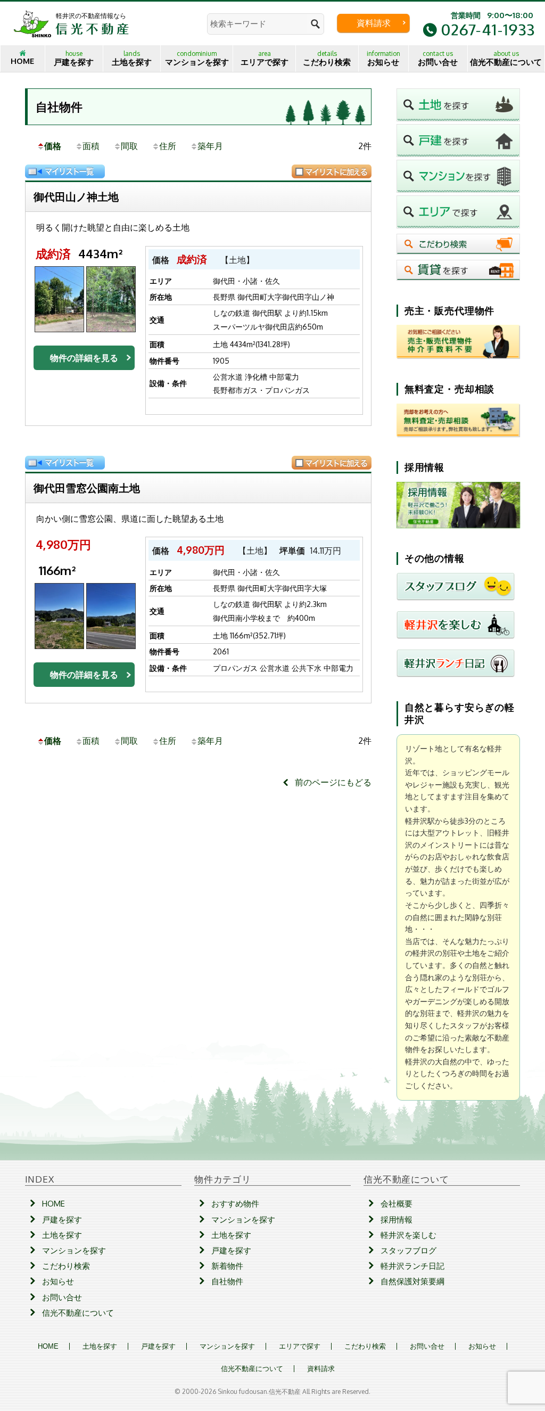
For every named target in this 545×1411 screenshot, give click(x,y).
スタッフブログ (408, 1250)
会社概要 (396, 1204)
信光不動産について (506, 58)
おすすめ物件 (235, 1203)
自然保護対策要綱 (412, 1281)
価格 (52, 146)
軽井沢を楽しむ (408, 1235)
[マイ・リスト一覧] (65, 171)
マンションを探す (197, 58)
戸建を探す (74, 58)
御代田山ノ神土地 (76, 196)
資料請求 (374, 23)
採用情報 (396, 1220)
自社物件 (59, 106)
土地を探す (132, 58)
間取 (129, 146)
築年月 (210, 146)
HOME (22, 61)
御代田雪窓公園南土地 (87, 488)
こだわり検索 (327, 58)
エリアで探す (264, 58)
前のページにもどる (333, 782)
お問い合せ (438, 58)
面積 (91, 146)
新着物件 (227, 1265)
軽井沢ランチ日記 (412, 1266)
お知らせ (383, 58)
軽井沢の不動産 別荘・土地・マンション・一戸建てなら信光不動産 (71, 23)
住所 (167, 146)
